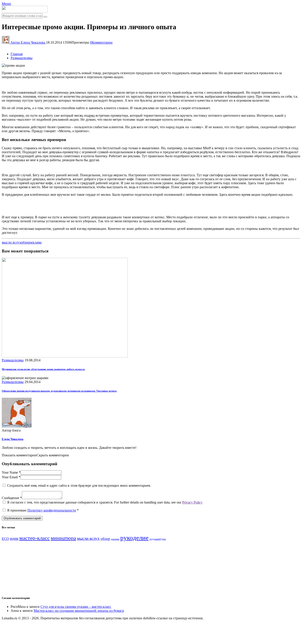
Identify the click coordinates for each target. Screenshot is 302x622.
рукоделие (134, 537)
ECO (5, 539)
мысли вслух (11, 242)
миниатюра (63, 538)
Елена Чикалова (12, 439)
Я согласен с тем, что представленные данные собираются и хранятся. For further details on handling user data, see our (105, 502)
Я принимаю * (43, 510)
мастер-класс (34, 538)
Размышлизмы (13, 360)
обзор (25, 242)
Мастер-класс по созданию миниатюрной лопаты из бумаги (79, 610)
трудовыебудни (157, 539)
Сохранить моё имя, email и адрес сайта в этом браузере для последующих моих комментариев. (79, 485)
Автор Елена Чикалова (28, 42)
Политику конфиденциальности (51, 510)
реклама (35, 242)
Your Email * (11, 477)
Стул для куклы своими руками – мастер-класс (75, 606)
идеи (14, 538)
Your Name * (11, 472)
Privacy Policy (192, 502)
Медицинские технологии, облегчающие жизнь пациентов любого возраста (43, 369)
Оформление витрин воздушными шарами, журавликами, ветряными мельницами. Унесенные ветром (59, 390)
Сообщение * (12, 498)
